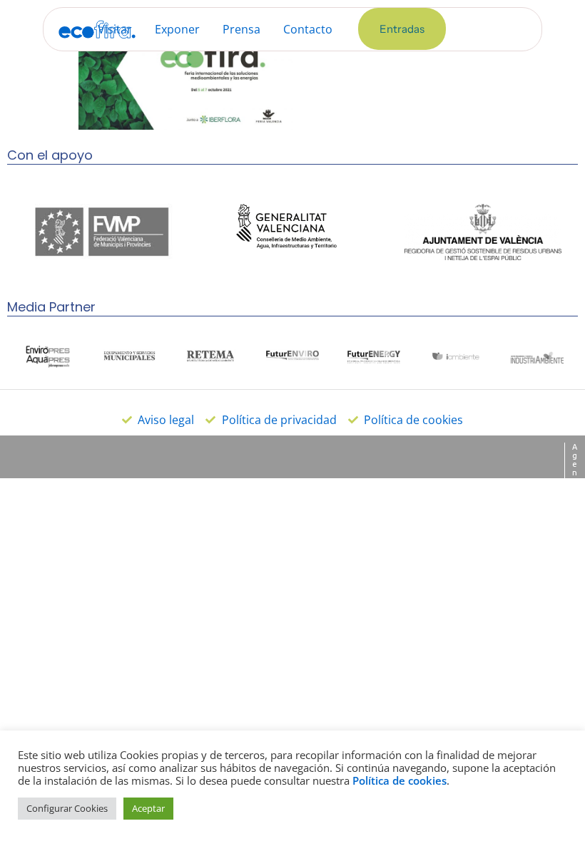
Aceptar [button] (148, 808)
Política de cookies (399, 780)
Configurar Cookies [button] (67, 808)
